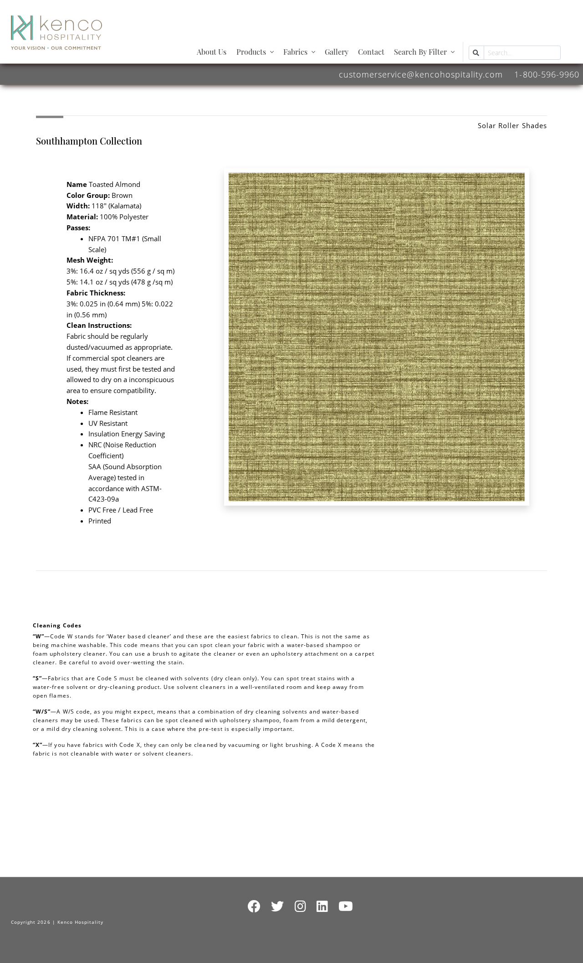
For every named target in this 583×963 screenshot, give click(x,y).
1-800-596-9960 (546, 74)
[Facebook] (254, 906)
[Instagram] (301, 906)
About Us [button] (211, 52)
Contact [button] (371, 52)
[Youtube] (345, 906)
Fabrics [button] (295, 52)
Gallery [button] (336, 52)
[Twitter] (277, 906)
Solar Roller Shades (512, 125)
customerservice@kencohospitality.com (421, 74)
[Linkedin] (322, 906)
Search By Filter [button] (420, 52)
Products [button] (251, 52)
